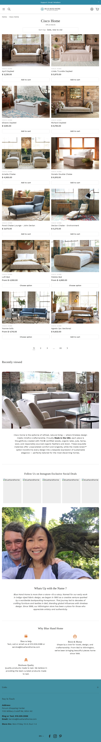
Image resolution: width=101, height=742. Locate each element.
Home (4, 17)
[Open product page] (26, 50)
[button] (3, 9)
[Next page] (67, 348)
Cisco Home (14, 17)
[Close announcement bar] (98, 2)
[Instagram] (55, 736)
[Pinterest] (60, 736)
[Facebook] (49, 736)
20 (60, 348)
